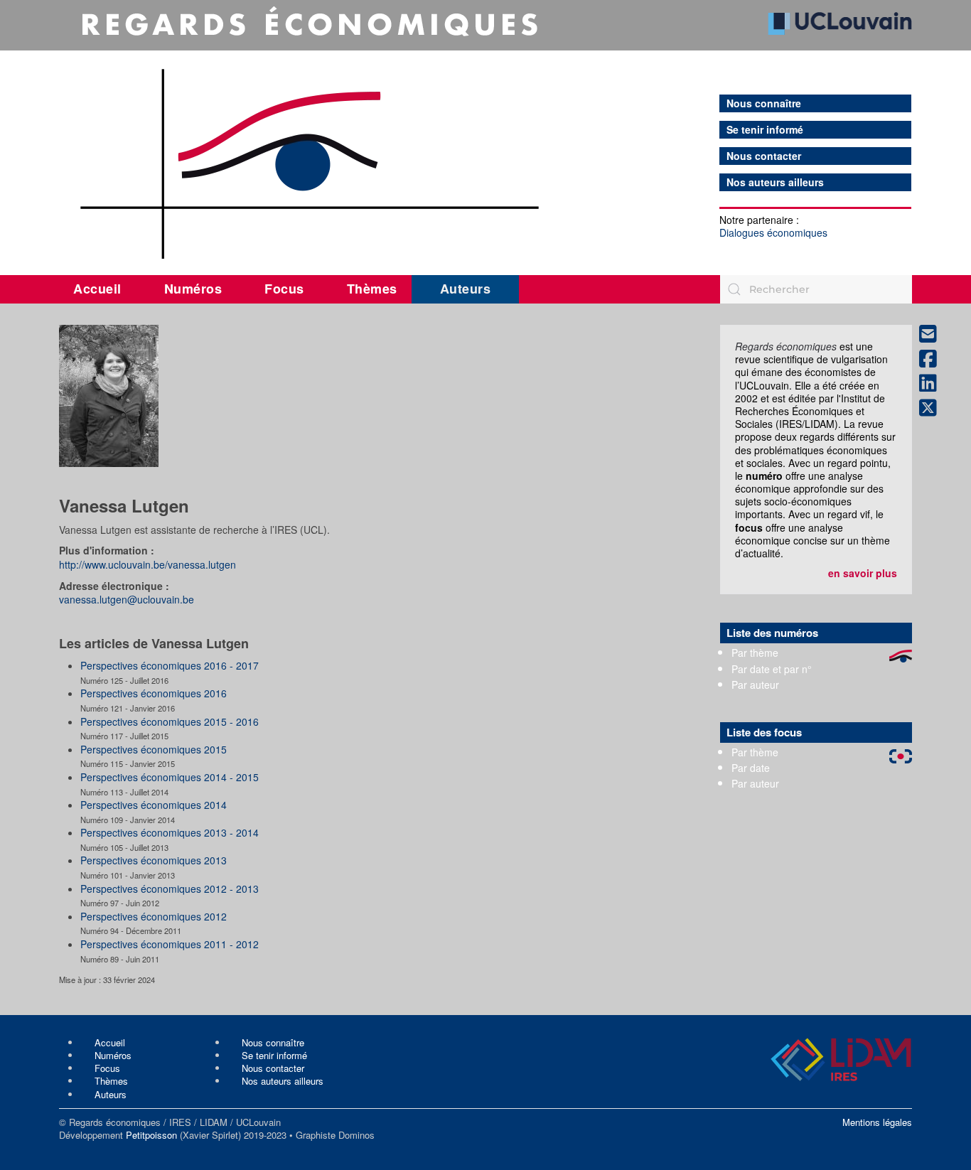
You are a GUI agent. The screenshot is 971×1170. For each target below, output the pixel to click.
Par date (750, 767)
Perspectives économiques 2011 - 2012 (169, 944)
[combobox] (816, 289)
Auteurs (465, 288)
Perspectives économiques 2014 (153, 805)
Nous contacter (763, 156)
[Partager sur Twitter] (933, 408)
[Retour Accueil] (485, 133)
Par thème (754, 652)
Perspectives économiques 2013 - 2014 (169, 832)
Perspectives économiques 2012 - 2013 (169, 888)
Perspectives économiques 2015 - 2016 (169, 721)
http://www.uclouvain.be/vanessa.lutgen (147, 564)
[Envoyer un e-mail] (933, 334)
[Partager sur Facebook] (933, 359)
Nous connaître (763, 103)
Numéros (193, 288)
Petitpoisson (151, 1135)
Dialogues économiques (773, 232)
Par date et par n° (771, 668)
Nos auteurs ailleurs (775, 182)
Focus (284, 288)
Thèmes (372, 288)
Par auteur (755, 684)
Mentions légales (877, 1122)
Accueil (97, 288)
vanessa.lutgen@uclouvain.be (126, 599)
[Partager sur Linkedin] (933, 383)
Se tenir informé (764, 130)
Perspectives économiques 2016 (153, 693)
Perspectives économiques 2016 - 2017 (169, 665)
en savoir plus (862, 573)
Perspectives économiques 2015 (153, 749)
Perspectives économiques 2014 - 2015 (169, 777)
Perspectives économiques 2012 (153, 916)
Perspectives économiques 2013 (153, 860)
